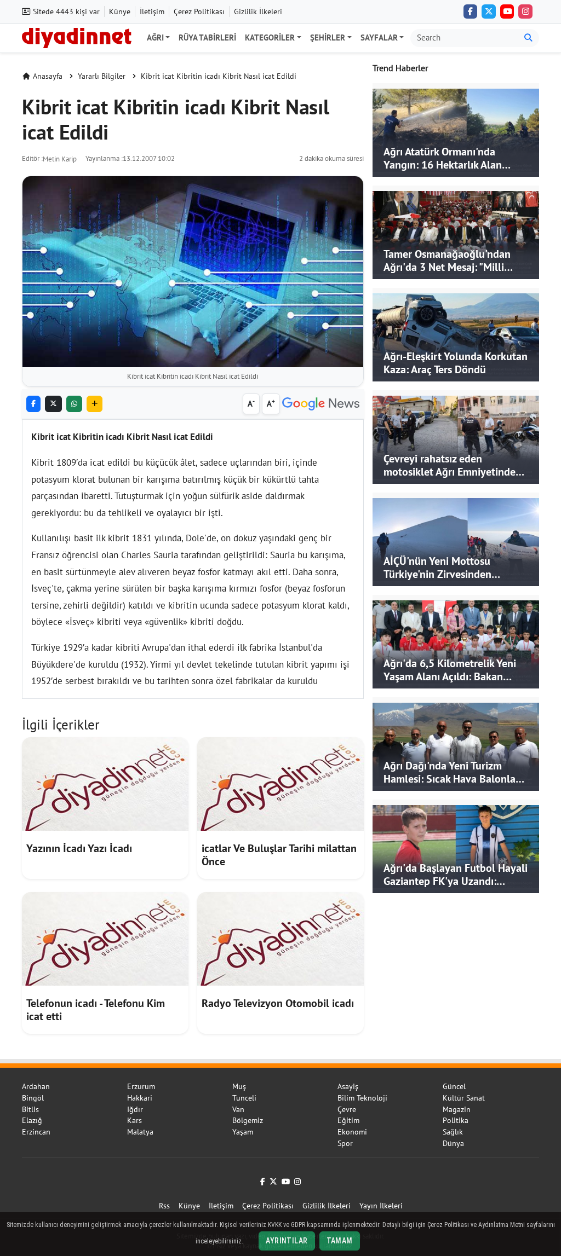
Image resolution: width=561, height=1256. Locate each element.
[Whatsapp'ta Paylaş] (74, 404)
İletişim (152, 11)
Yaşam (242, 1132)
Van (238, 1109)
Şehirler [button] (327, 37)
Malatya (140, 1132)
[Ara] (528, 38)
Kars (134, 1120)
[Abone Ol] (320, 404)
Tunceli (244, 1098)
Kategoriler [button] (270, 37)
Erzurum (141, 1086)
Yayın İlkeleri (381, 1206)
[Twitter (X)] (489, 11)
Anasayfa (47, 76)
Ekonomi (352, 1132)
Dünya (453, 1143)
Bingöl (33, 1098)
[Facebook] (470, 11)
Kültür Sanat (464, 1098)
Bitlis (30, 1109)
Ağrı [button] (155, 37)
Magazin (457, 1109)
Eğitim (348, 1120)
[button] (94, 404)
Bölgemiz (247, 1120)
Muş (239, 1086)
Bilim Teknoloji (362, 1098)
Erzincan (36, 1132)
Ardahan (36, 1086)
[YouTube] (507, 11)
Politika (455, 1120)
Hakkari (139, 1098)
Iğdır (135, 1109)
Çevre (346, 1109)
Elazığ (32, 1120)
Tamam (340, 1240)
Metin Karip (60, 159)
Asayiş (347, 1086)
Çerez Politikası (199, 11)
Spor (345, 1143)
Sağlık (453, 1132)
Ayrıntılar (286, 1240)
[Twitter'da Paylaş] (53, 404)
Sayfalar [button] (379, 37)
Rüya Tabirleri (207, 37)
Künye (119, 11)
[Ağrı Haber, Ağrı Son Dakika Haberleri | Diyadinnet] (76, 36)
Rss (164, 1206)
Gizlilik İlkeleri (258, 11)
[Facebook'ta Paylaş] (33, 404)
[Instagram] (525, 11)
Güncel (454, 1086)
